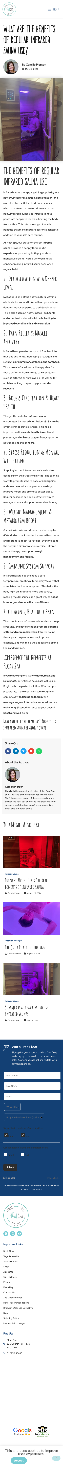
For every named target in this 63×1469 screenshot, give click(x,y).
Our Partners (10, 1277)
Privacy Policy (53, 1178)
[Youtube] (19, 1233)
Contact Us (9, 1292)
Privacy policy (42, 1460)
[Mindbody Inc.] (9, 1178)
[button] (8, 751)
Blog (5, 1313)
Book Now (8, 1251)
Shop (6, 1266)
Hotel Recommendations (16, 1302)
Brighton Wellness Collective (18, 1307)
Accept (19, 1460)
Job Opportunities (12, 1297)
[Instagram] (12, 1233)
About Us (8, 1271)
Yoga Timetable (11, 1256)
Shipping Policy (11, 1318)
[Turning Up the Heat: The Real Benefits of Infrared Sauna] (31, 867)
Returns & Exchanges (14, 1323)
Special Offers (10, 1261)
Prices (6, 1282)
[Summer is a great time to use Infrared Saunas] (31, 994)
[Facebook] (5, 1233)
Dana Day (8, 1287)
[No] (56, 1458)
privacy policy (36, 1189)
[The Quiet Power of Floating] (31, 934)
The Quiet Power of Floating (25, 947)
